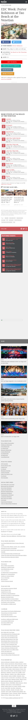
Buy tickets (12, 62)
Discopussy (4, 564)
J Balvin (12, 674)
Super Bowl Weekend (6, 502)
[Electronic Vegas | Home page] (5, 2)
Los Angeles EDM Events (7, 621)
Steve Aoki (8, 691)
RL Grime (14, 686)
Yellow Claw (12, 695)
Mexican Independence (7, 491)
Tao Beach (3, 476)
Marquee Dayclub (5, 470)
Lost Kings (18, 677)
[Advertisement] (14, 97)
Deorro (21, 667)
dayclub (6, 218)
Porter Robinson (17, 46)
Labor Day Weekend (6, 489)
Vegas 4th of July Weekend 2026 (9, 635)
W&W (19, 693)
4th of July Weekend (6, 488)
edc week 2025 (12, 218)
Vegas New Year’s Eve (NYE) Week (9, 649)
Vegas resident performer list (12, 698)
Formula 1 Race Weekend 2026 (9, 644)
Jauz (15, 674)
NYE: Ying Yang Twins (11, 260)
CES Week (3, 500)
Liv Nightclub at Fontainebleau (9, 572)
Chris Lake (20, 665)
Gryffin (20, 672)
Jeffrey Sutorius (21, 674)
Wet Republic (4, 477)
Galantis (8, 672)
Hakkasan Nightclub (6, 445)
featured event (20, 218)
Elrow (21, 669)
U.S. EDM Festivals (6, 624)
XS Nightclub (4, 455)
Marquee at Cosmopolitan (8, 574)
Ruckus (20, 686)
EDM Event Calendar (6, 184)
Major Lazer (23, 679)
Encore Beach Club (6, 465)
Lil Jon (6, 677)
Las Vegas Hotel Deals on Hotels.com (10, 553)
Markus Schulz (15, 679)
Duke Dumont (16, 669)
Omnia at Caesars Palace (7, 576)
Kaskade (19, 676)
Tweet (17, 42)
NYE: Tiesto (8, 251)
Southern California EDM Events (9, 619)
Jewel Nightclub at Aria (7, 569)
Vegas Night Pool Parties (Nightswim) (11, 611)
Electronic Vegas (21, 536)
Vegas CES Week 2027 (6, 651)
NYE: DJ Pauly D (10, 255)
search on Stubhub (6, 79)
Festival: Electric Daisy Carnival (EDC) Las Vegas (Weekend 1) (13, 265)
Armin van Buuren (9, 663)
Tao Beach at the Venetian (18, 52)
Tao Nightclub (4, 453)
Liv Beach (3, 469)
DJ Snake (9, 669)
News (2, 359)
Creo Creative (17, 712)
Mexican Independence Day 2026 (9, 639)
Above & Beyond (5, 662)
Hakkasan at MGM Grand (7, 567)
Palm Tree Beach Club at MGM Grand (10, 600)
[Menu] (26, 2)
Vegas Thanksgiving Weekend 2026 (10, 646)
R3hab (2, 686)
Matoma (11, 681)
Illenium (7, 674)
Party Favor (9, 684)
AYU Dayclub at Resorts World (9, 588)
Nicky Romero (19, 683)
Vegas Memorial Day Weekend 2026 (10, 634)
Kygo (23, 676)
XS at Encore (4, 579)
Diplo (25, 667)
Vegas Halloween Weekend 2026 (9, 642)
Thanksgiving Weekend (7, 495)
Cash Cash (7, 665)
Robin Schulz (8, 686)
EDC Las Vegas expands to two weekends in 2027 (13, 381)
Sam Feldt (7, 688)
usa (14, 222)
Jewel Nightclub (5, 446)
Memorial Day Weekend (7, 486)
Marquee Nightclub (6, 450)
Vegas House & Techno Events (9, 613)
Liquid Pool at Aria (6, 592)
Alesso (17, 662)
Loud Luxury (7, 679)
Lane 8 (3, 677)
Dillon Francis (8, 667)
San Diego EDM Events (7, 622)
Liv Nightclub (4, 448)
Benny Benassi (18, 663)
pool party (11, 220)
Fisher (11, 670)
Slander (8, 689)
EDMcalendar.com (14, 711)
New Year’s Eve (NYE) (6, 498)
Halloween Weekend (6, 493)
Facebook (3, 531)
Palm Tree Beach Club (6, 474)
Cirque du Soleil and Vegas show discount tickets (14, 555)
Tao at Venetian (5, 577)
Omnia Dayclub (5, 472)
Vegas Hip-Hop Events (6, 614)
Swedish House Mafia (17, 691)
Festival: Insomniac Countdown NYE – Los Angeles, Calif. (13, 239)
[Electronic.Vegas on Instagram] (26, 229)
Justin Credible (12, 676)
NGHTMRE (12, 683)
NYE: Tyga (8, 247)
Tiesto (10, 693)
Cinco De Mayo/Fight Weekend (9, 503)
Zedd (16, 695)
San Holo (13, 688)
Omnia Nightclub (5, 452)
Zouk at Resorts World (7, 581)
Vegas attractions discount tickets (10, 557)
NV (7, 220)
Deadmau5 (16, 667)
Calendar (6, 5)
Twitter (10, 531)
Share (6, 42)
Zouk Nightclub (5, 457)
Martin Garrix (4, 681)
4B (19, 695)
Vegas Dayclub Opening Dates (9, 616)
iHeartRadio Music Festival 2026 (9, 641)
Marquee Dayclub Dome (7, 597)
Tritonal (15, 693)
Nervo (7, 683)
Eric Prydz (6, 670)
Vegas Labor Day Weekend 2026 (9, 637)
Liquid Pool (4, 467)
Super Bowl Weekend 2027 (8, 653)
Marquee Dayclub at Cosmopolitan (10, 595)
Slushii (12, 689)
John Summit (4, 676)
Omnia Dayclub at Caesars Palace (10, 598)
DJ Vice (6, 695)
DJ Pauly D (4, 669)
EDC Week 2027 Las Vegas (7, 484)
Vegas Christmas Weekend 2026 (9, 648)
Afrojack (12, 662)
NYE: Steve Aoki (10, 242)
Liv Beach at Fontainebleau (8, 593)
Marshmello (17, 681)
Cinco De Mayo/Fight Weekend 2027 (10, 655)
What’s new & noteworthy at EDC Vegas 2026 (12, 418)
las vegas (3, 220)
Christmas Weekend (6, 496)
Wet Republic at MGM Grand (8, 604)
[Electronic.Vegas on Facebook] (21, 229)
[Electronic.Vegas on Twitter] (24, 229)
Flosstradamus (18, 670)
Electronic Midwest (11, 536)
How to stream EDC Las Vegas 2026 (10, 436)
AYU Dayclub (4, 464)
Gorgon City (14, 672)
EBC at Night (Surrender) (7, 443)
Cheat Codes (14, 665)
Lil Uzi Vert (12, 677)
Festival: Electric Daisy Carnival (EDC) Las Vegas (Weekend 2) (13, 269)
